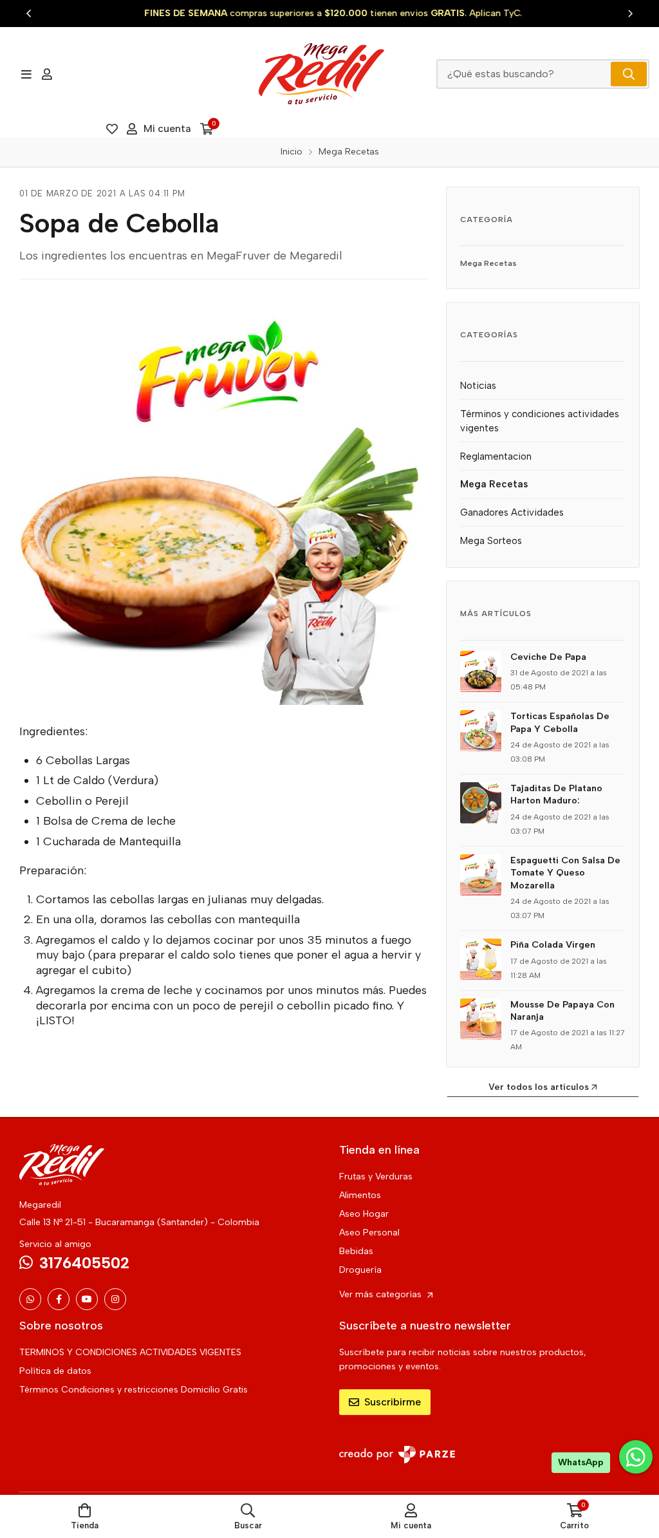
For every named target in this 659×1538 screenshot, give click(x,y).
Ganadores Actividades (512, 512)
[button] (29, 13)
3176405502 (84, 1262)
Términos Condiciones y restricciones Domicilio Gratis (133, 1389)
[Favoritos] (112, 129)
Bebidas (356, 1251)
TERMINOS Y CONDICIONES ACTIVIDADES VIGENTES (130, 1352)
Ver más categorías (381, 1294)
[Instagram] (115, 1299)
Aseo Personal (369, 1232)
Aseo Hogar (364, 1213)
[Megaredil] (321, 73)
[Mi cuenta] (47, 74)
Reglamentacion (496, 456)
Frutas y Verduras (376, 1176)
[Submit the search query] (629, 74)
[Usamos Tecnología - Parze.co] (397, 1454)
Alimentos (360, 1195)
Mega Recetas (488, 263)
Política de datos (55, 1370)
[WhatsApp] (30, 1299)
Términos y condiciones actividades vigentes (539, 421)
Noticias (478, 385)
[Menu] (26, 74)
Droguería (360, 1269)
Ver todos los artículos (538, 1087)
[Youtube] (87, 1299)
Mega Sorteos (491, 541)
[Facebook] (59, 1299)
